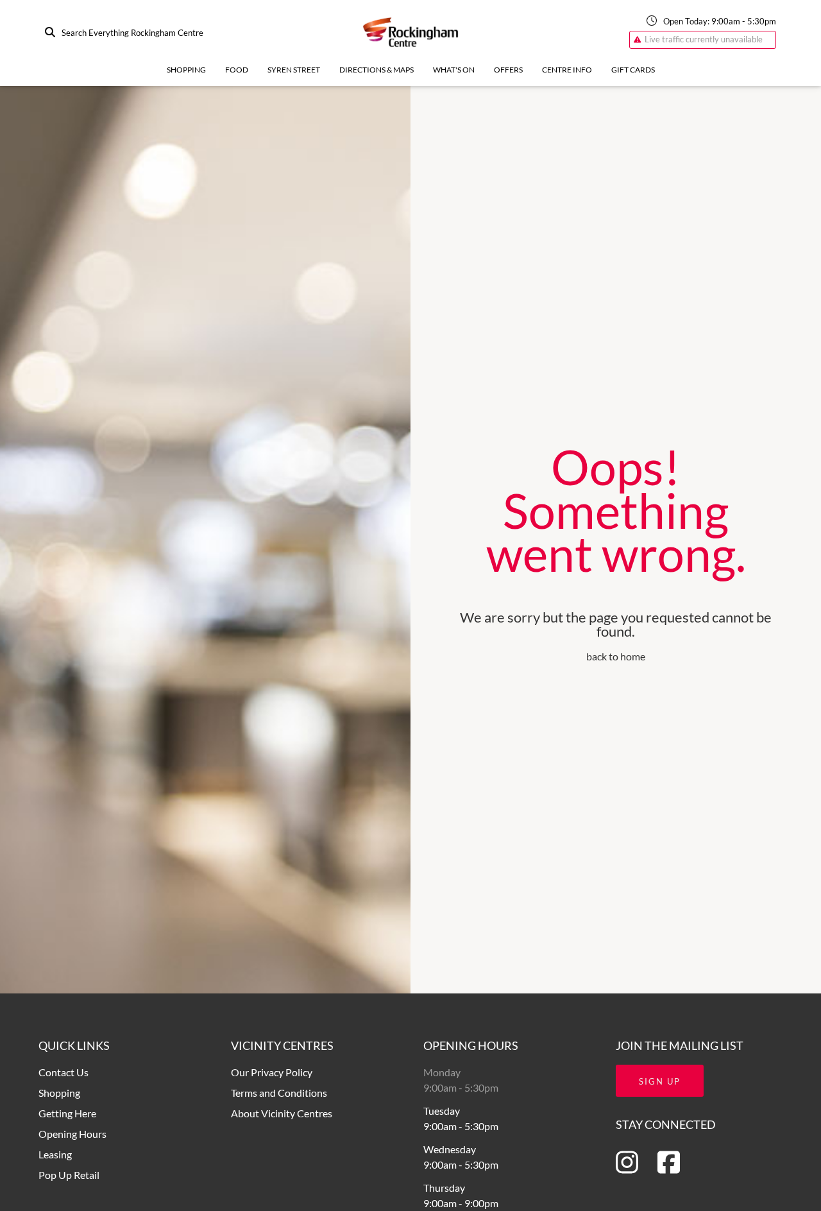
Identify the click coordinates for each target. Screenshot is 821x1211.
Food (236, 69)
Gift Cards (633, 69)
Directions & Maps (376, 69)
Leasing (55, 1154)
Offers (508, 69)
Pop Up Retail (68, 1175)
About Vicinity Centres (281, 1113)
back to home (615, 656)
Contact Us (63, 1072)
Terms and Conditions (279, 1092)
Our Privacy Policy (271, 1072)
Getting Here (67, 1113)
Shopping (186, 69)
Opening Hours (72, 1134)
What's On (454, 69)
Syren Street (293, 69)
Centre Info (567, 69)
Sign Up (660, 1081)
